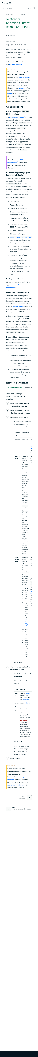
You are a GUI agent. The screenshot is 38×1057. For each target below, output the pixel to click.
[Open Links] (35, 2)
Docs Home (9, 14)
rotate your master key (15, 785)
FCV (10, 282)
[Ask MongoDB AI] (31, 8)
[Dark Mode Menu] (34, 8)
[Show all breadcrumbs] (16, 14)
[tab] (14, 387)
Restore (22, 14)
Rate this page (10, 41)
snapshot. (26, 699)
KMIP (21, 312)
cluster (28, 703)
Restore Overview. (15, 64)
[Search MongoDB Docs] (28, 8)
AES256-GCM (24, 782)
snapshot (22, 88)
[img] (7, 45)
